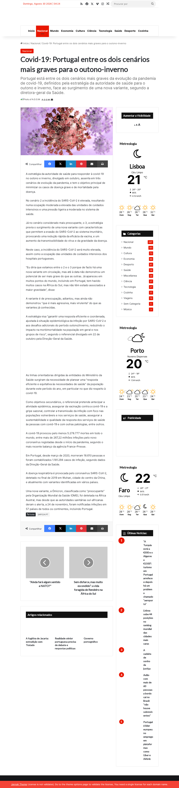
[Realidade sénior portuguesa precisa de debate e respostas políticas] (66, 628)
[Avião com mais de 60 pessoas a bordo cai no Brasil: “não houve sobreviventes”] (131, 679)
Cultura (80, 30)
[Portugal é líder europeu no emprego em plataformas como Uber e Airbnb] (131, 726)
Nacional (42, 30)
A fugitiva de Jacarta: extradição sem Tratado (37, 641)
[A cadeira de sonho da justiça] (131, 655)
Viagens (128, 298)
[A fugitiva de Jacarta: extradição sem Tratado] (37, 628)
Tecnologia (105, 30)
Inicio (31, 30)
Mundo (54, 30)
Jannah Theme (19, 784)
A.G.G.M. (46, 99)
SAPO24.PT (43, 514)
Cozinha (143, 30)
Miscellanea (130, 275)
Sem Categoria (132, 303)
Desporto (130, 30)
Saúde (118, 30)
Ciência (91, 30)
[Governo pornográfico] (95, 628)
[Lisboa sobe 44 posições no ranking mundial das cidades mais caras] (131, 615)
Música (128, 309)
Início (26, 43)
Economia (67, 30)
